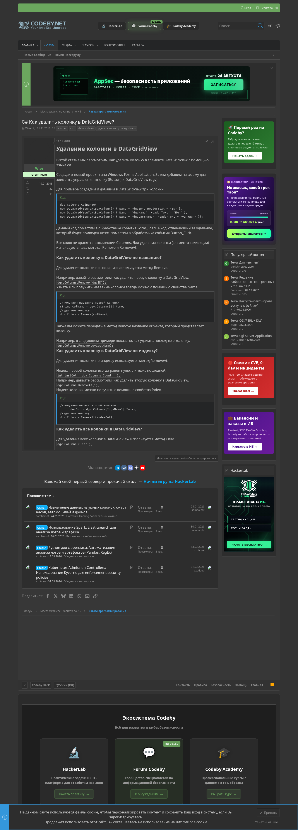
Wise (28, 128)
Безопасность (221, 685)
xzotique (41, 556)
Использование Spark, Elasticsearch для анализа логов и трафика (76, 529)
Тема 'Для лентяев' (245, 262)
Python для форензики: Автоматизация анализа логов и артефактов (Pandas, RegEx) (75, 550)
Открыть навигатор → (249, 233)
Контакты (183, 685)
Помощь (241, 685)
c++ (72, 128)
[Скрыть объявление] (271, 68)
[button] (37, 45)
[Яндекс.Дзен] (136, 467)
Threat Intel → (243, 391)
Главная (257, 685)
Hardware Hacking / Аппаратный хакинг (91, 516)
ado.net (62, 128)
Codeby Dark (41, 685)
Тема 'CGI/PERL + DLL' (246, 320)
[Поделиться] (207, 142)
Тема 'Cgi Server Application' (251, 336)
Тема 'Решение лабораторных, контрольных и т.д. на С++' (252, 281)
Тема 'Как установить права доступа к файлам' (251, 303)
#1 (212, 141)
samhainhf (42, 516)
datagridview (86, 128)
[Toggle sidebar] (274, 55)
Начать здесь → (245, 156)
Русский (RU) (64, 685)
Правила (200, 685)
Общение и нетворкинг (79, 556)
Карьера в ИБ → (245, 446)
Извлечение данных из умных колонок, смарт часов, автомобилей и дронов (81, 509)
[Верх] (266, 685)
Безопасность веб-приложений (86, 536)
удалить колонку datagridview (116, 128)
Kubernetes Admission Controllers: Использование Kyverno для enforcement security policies (78, 572)
